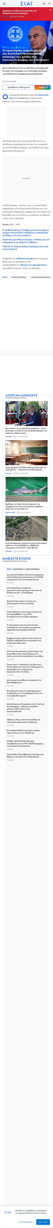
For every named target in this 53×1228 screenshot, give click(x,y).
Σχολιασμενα (33, 569)
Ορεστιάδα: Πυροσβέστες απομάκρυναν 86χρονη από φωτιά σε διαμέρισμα (25, 756)
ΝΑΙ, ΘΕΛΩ (43, 1222)
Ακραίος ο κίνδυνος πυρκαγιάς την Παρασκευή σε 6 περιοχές (19, 12)
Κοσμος (8, 436)
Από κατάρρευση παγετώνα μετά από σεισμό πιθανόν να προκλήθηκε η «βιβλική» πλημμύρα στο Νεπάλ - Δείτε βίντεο (26, 545)
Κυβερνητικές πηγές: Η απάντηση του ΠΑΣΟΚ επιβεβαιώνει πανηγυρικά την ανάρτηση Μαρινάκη (24, 640)
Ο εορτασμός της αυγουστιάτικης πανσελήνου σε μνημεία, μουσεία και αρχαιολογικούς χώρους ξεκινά (23, 627)
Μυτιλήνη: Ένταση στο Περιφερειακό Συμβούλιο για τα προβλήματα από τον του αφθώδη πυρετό (25, 693)
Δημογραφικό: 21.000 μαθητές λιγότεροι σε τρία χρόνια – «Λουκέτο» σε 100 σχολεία (25, 469)
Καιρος (44, 3)
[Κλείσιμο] (50, 10)
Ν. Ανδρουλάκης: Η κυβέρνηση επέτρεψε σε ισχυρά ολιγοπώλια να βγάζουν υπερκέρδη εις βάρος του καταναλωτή (25, 232)
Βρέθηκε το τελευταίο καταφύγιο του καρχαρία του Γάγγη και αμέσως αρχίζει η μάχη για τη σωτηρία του (24, 506)
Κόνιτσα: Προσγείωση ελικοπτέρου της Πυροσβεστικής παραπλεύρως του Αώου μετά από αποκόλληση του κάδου (25, 654)
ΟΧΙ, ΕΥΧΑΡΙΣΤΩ (26, 1222)
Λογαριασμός (49, 3)
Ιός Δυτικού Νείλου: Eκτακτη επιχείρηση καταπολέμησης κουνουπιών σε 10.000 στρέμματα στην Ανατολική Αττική (25, 577)
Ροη (9, 569)
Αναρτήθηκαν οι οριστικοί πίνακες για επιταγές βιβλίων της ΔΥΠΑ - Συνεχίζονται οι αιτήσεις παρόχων (24, 614)
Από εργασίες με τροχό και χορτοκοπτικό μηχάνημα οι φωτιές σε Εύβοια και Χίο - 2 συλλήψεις (24, 590)
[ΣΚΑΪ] (26, 3)
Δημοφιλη (18, 569)
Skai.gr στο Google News (34, 265)
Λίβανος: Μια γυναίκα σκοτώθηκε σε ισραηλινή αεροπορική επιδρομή (23, 721)
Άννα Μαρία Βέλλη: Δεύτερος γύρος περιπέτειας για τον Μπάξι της (23, 732)
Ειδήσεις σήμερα (25, 259)
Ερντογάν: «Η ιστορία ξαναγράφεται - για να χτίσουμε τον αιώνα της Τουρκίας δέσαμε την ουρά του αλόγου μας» (26, 431)
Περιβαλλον (10, 512)
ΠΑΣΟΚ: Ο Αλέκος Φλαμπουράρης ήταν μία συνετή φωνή (25, 248)
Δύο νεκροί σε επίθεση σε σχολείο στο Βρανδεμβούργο (24, 681)
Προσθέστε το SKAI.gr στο (26, 87)
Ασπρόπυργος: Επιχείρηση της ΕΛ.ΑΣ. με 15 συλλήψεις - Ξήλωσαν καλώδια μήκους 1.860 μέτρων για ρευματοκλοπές (25, 707)
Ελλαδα (5, 16)
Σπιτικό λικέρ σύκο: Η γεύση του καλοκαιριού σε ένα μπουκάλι (21, 602)
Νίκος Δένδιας (19, 277)
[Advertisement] (26, 375)
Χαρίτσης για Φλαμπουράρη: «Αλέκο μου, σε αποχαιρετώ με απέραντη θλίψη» (25, 241)
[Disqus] (26, 317)
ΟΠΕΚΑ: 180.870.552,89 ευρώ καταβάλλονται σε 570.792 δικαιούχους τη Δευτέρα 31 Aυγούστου (25, 743)
